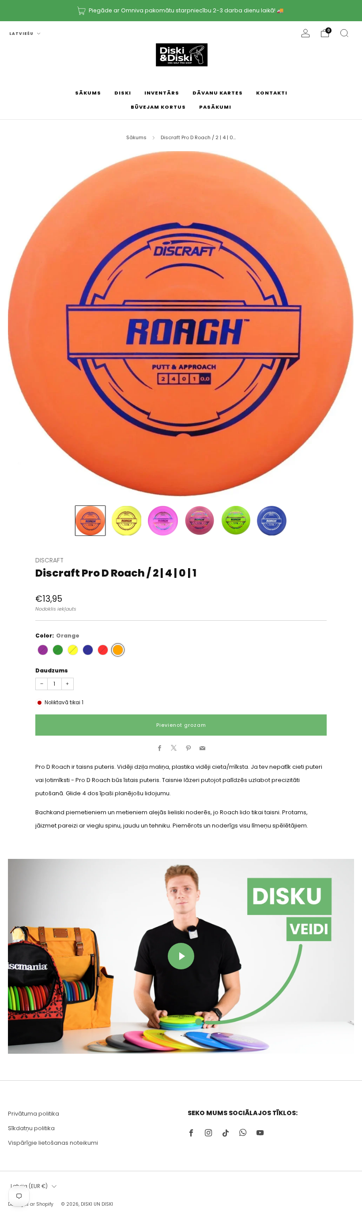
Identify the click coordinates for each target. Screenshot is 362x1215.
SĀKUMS (88, 92)
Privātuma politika (33, 1113)
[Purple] (43, 650)
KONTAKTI (271, 92)
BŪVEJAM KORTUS (158, 106)
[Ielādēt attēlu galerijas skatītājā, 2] (126, 520)
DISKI (122, 92)
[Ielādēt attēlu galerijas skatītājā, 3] (162, 520)
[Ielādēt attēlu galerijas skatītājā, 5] (235, 520)
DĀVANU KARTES (217, 92)
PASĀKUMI (215, 106)
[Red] (103, 650)
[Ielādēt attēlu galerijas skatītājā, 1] (90, 520)
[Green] (58, 650)
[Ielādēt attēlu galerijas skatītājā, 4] (199, 520)
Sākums (136, 137)
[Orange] (118, 650)
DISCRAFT (49, 560)
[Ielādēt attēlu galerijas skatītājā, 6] (271, 520)
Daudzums (51, 670)
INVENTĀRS (161, 92)
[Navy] (88, 650)
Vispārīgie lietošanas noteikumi (53, 1143)
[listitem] (181, 10)
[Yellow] (73, 650)
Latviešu (22, 33)
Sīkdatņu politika (31, 1128)
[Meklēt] (344, 33)
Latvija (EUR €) (29, 1186)
